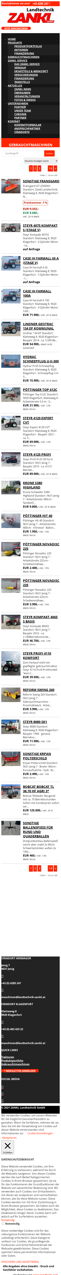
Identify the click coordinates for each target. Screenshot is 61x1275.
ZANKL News (22, 89)
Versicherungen (26, 75)
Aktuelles (15, 85)
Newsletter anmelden (20, 1070)
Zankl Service (17, 60)
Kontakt (14, 121)
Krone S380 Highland (32, 485)
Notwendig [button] (8, 1220)
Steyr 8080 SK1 (35, 722)
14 (50, 168)
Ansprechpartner (27, 128)
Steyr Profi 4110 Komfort (37, 655)
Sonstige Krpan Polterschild (37, 756)
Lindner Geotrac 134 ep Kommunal (38, 326)
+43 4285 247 (40, 3)
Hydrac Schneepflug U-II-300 (41, 359)
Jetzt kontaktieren (16, 28)
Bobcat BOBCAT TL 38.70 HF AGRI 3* (38, 788)
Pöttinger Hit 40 (37, 516)
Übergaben (22, 93)
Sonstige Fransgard (41, 181)
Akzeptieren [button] (9, 1137)
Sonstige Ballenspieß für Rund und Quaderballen (38, 829)
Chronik (20, 114)
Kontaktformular (27, 125)
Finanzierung (24, 53)
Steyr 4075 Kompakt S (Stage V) (40, 227)
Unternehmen (18, 103)
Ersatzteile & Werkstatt (31, 71)
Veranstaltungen (27, 96)
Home (12, 39)
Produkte (15, 43)
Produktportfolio (28, 46)
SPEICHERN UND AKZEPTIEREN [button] (20, 1262)
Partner (20, 118)
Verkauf (20, 68)
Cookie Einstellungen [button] (40, 1133)
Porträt (20, 107)
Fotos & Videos (25, 100)
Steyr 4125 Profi (37, 454)
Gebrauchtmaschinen (23, 57)
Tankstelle (22, 82)
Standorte (22, 132)
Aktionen (21, 50)
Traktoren (7, 1057)
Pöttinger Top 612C (40, 389)
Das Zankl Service (27, 64)
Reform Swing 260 (38, 690)
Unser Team (22, 110)
